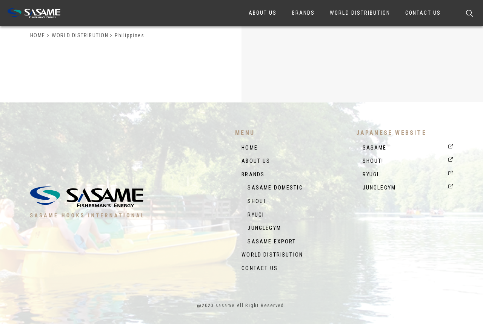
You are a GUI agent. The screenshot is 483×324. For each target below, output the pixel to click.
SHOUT (254, 201)
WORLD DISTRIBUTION (360, 13)
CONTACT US (423, 13)
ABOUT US (263, 13)
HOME (250, 148)
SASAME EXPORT (269, 241)
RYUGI (253, 215)
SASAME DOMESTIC (272, 188)
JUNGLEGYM (261, 228)
